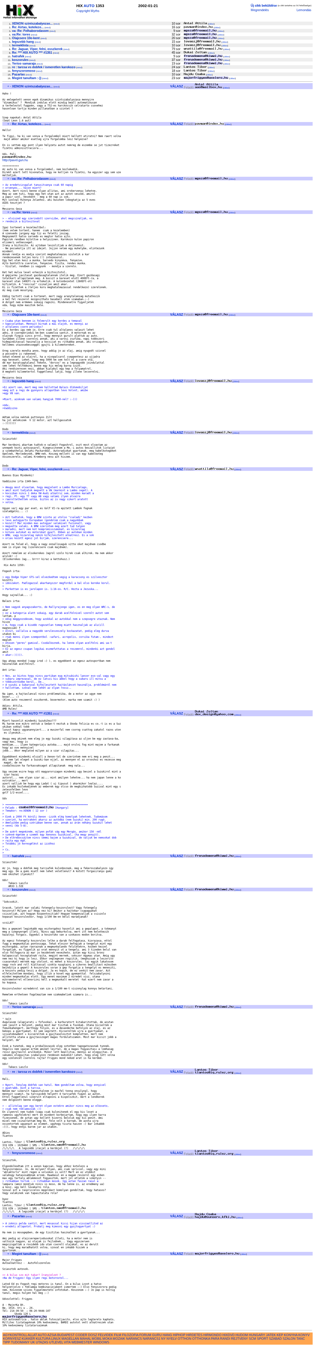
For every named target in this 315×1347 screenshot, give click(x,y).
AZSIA (51, 1335)
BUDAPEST (66, 1335)
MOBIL (97, 1338)
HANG (167, 1335)
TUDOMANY (20, 1342)
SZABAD (275, 1338)
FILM (117, 1335)
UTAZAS (42, 1342)
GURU (157, 1335)
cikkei (211, 24)
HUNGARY (257, 1335)
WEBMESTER (81, 1342)
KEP (280, 1335)
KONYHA (290, 1335)
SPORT (262, 1338)
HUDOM (242, 1335)
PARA (215, 1338)
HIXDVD (228, 1335)
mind (56, 24)
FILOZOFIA (130, 1335)
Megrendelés (260, 10)
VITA (67, 1342)
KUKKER (28, 1338)
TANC (300, 1338)
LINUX (56, 1338)
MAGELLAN (70, 1338)
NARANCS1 (151, 1338)
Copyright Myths (87, 11)
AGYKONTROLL (15, 1335)
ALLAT (32, 1335)
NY (163, 1338)
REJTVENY (239, 1338)
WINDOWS (101, 1342)
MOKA (107, 1338)
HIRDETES (194, 1335)
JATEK (271, 1335)
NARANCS (134, 1338)
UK (32, 1342)
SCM (252, 1338)
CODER (81, 1335)
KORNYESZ (12, 1338)
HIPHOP (179, 1335)
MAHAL (85, 1338)
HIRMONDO (212, 1335)
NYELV (171, 1338)
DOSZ (92, 1335)
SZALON (289, 1338)
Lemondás (304, 10)
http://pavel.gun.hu (15, 160)
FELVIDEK (105, 1335)
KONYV (304, 1335)
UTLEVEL (56, 1342)
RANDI (225, 1338)
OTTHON (184, 1338)
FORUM (145, 1335)
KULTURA (43, 1338)
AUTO (89, 6)
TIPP (6, 1342)
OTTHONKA (201, 1338)
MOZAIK (119, 1338)
